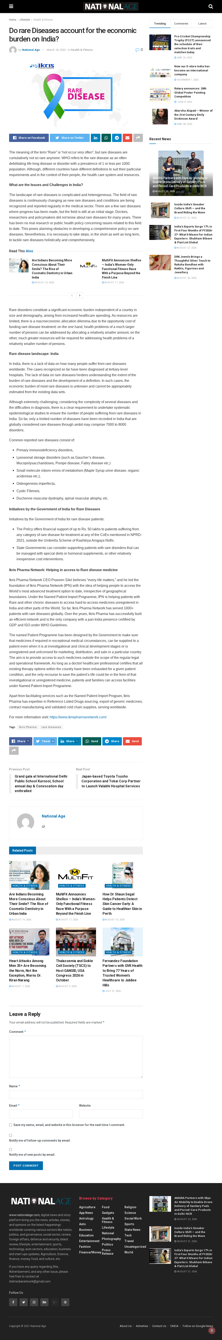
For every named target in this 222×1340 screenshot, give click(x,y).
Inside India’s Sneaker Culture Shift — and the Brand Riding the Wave (189, 208)
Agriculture (87, 1207)
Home (12, 19)
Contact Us (159, 1326)
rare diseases (51, 727)
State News (132, 1229)
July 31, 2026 (112, 991)
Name (14, 1086)
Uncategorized (135, 1246)
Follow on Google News (198, 1326)
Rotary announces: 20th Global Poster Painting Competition (190, 92)
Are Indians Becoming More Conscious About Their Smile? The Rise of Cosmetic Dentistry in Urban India (52, 269)
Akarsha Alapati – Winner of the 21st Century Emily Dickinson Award (193, 114)
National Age (31, 49)
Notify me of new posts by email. (32, 1154)
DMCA (174, 1326)
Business (85, 1229)
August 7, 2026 (20, 986)
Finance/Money (90, 1252)
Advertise (142, 1326)
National (108, 1233)
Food (105, 1207)
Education (86, 1235)
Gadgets (108, 1213)
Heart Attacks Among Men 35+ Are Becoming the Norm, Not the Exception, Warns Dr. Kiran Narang (27, 970)
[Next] (80, 295)
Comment (17, 1032)
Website (85, 1105)
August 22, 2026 (165, 191)
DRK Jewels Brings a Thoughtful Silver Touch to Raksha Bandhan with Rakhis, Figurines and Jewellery (192, 264)
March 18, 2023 (56, 49)
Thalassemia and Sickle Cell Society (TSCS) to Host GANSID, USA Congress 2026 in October (74, 970)
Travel (129, 1241)
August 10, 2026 (114, 919)
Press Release (107, 1251)
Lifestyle (25, 19)
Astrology (86, 1218)
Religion (130, 1207)
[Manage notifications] (211, 1330)
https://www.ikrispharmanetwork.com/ (78, 717)
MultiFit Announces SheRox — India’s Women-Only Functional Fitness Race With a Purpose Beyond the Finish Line (121, 269)
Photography (111, 1239)
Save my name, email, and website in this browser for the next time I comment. (69, 1125)
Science (130, 1213)
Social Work (133, 1218)
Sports (129, 1224)
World (128, 1252)
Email (14, 1105)
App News (86, 1213)
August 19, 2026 (44, 282)
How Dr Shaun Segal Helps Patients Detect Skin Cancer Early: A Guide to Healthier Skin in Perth (122, 904)
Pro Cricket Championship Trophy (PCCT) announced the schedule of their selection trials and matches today (192, 44)
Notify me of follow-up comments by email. (40, 1140)
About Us (126, 1326)
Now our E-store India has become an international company (192, 70)
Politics (107, 1244)
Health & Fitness (43, 19)
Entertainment (89, 1241)
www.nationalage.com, (24, 1215)
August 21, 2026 (186, 217)
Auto (82, 1224)
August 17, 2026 (114, 282)
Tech (128, 1235)
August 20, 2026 (186, 278)
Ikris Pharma (28, 727)
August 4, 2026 (67, 986)
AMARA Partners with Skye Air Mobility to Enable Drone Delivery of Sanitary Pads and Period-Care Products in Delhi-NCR (180, 182)
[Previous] (72, 295)
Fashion (85, 1246)
